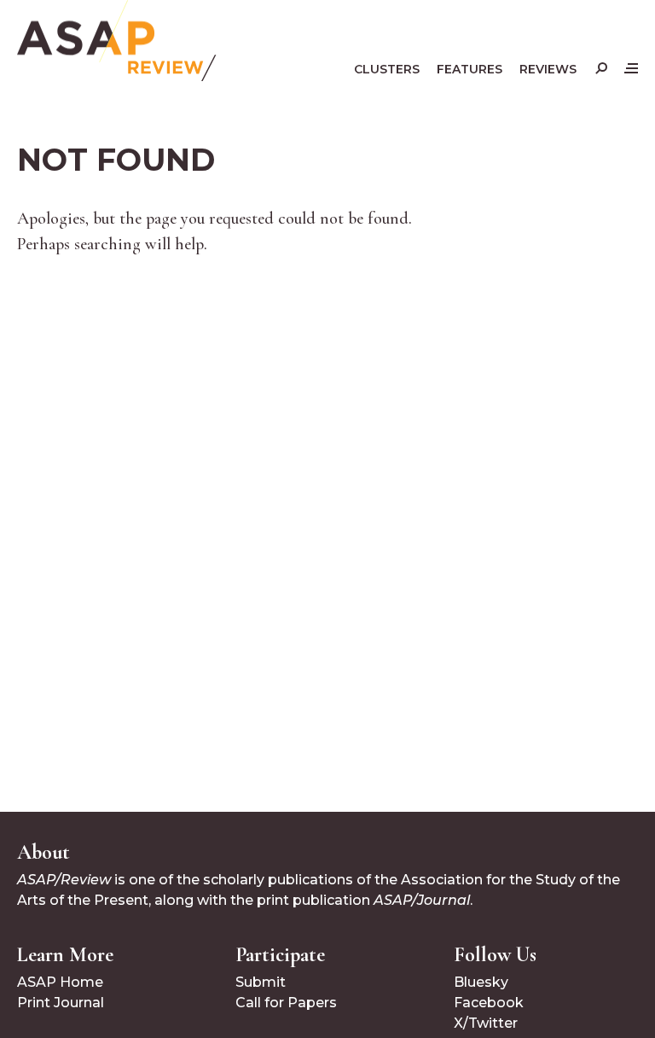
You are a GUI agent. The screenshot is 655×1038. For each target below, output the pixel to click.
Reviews (548, 69)
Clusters (387, 69)
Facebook (489, 1002)
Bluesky (481, 982)
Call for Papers (286, 1002)
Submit (260, 982)
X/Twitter (486, 1023)
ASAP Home (60, 982)
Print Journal (60, 1002)
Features (469, 69)
